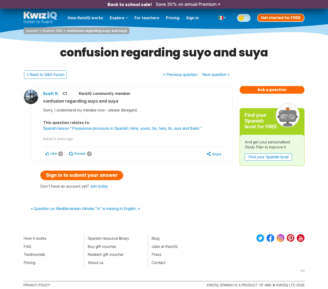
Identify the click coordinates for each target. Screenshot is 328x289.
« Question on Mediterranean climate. (63, 209)
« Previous (180, 74)
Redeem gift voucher (106, 254)
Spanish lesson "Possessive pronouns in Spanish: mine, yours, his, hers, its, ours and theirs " (122, 128)
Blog (155, 238)
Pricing (172, 17)
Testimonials (34, 254)
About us (95, 262)
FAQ (27, 246)
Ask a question (271, 89)
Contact (158, 262)
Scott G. (51, 93)
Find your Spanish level (268, 156)
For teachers (146, 17)
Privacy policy (37, 285)
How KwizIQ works (85, 17)
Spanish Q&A (52, 31)
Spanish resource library (108, 238)
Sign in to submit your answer (82, 175)
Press (156, 254)
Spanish (32, 31)
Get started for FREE (281, 17)
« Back (45, 74)
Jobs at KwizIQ (165, 246)
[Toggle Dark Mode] (243, 18)
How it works (35, 238)
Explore (117, 17)
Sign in (192, 17)
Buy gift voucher (102, 246)
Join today (99, 186)
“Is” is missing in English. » (117, 209)
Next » (216, 74)
